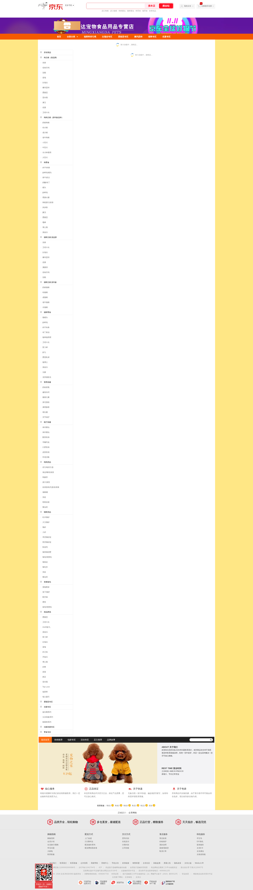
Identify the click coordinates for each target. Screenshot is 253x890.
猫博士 (45, 362)
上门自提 (88, 838)
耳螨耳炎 (45, 442)
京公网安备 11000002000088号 (62, 867)
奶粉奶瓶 (45, 387)
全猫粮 (45, 307)
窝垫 (44, 602)
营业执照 (185, 874)
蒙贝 (44, 212)
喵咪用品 (47, 512)
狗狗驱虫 (122, 11)
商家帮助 (94, 863)
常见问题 (50, 848)
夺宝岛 (199, 838)
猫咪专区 (152, 36)
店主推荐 (98, 740)
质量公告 (167, 863)
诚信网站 (118, 882)
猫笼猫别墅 (46, 552)
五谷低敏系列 (47, 717)
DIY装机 (200, 841)
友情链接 (125, 863)
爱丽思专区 (123, 36)
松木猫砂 (45, 517)
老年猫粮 (45, 302)
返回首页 (45, 740)
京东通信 (200, 851)
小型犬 (45, 142)
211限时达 (89, 841)
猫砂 (44, 527)
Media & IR (199, 863)
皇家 (44, 63)
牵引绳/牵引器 (47, 467)
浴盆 (44, 497)
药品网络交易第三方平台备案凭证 (164, 867)
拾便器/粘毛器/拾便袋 (50, 487)
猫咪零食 (47, 312)
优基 (44, 107)
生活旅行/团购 (52, 845)
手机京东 (115, 863)
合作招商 (84, 863)
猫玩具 (45, 567)
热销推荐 (58, 740)
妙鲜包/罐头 (47, 173)
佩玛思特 (138, 36)
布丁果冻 (45, 332)
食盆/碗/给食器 (48, 472)
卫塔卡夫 (45, 112)
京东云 (138, 877)
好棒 (44, 667)
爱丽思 (45, 93)
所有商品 (47, 52)
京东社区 (146, 863)
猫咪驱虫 (130, 11)
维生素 (45, 412)
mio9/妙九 (46, 627)
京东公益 (188, 863)
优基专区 (166, 36)
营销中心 (104, 863)
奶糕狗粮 (45, 123)
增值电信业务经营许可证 (202, 874)
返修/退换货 (164, 848)
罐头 (44, 187)
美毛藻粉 (45, 402)
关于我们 (52, 863)
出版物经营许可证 (128, 871)
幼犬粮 (45, 128)
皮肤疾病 (45, 452)
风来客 (45, 207)
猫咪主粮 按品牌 (50, 237)
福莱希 (45, 692)
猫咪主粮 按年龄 (50, 282)
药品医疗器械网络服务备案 (116, 867)
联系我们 (63, 863)
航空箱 (45, 597)
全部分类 (71, 36)
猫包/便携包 (47, 557)
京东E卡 (200, 848)
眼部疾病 (45, 437)
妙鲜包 (45, 192)
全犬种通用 (46, 152)
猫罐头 (45, 317)
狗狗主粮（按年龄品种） (53, 117)
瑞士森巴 (45, 697)
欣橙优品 (152, 11)
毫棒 (44, 222)
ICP (100, 867)
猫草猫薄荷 (46, 337)
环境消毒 (45, 457)
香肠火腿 (45, 197)
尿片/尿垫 (46, 482)
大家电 (50, 851)
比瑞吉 (45, 83)
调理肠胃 (45, 407)
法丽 (44, 372)
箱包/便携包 (47, 607)
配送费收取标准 (91, 848)
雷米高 (45, 98)
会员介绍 (50, 841)
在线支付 (125, 841)
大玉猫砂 (45, 522)
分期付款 (125, 845)
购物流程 (50, 838)
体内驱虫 (45, 427)
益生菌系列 (46, 712)
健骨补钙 (45, 392)
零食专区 (47, 732)
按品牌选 (47, 612)
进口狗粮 (105, 11)
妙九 (44, 352)
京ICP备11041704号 (87, 867)
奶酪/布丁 (46, 182)
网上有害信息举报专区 (134, 882)
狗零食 (138, 11)
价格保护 (162, 841)
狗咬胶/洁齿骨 (47, 202)
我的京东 (187, 6)
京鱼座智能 (201, 854)
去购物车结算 (206, 6)
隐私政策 (177, 863)
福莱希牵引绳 (90, 36)
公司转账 (125, 848)
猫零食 (145, 11)
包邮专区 (71, 740)
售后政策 (162, 838)
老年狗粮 (45, 138)
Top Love (46, 687)
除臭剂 (45, 547)
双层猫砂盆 (46, 542)
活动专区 (85, 740)
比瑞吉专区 (107, 36)
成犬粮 (45, 133)
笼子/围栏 (46, 592)
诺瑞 (44, 78)
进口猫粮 (113, 11)
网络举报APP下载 (151, 882)
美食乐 (45, 232)
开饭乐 (45, 657)
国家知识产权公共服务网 (167, 882)
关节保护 (45, 417)
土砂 (44, 532)
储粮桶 (45, 492)
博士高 (45, 227)
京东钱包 (128, 877)
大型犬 (45, 157)
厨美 (44, 672)
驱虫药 (45, 507)
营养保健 (47, 382)
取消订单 (162, 851)
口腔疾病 (45, 447)
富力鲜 (45, 347)
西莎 (44, 677)
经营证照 (114, 874)
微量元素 (45, 397)
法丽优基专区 (49, 727)
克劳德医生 (46, 377)
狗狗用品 (47, 462)
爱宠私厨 (45, 357)
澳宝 (44, 103)
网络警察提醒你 (102, 882)
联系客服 (50, 854)
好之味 (45, 652)
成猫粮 (45, 297)
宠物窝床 (45, 587)
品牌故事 (111, 740)
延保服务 (200, 845)
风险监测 (156, 863)
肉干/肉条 (46, 168)
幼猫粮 (45, 292)
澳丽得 (45, 267)
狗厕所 (45, 477)
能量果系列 (46, 722)
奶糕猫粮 (45, 287)
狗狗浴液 (45, 502)
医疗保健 (47, 422)
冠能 (44, 73)
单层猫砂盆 (46, 537)
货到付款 (125, 838)
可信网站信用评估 (85, 882)
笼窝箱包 (47, 582)
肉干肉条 (45, 327)
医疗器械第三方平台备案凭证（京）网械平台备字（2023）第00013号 (150, 874)
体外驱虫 (45, 432)
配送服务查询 (90, 845)
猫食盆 (45, 562)
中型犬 (45, 147)
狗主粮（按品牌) (50, 58)
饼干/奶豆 (46, 178)
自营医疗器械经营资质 (139, 867)
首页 (59, 36)
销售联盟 (136, 863)
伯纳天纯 (45, 68)
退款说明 (162, 845)
